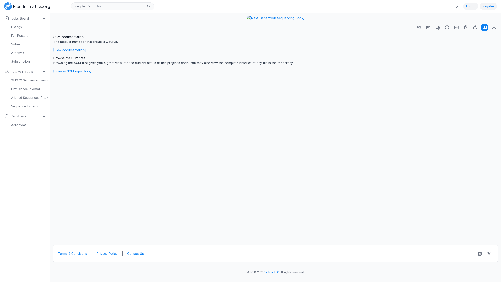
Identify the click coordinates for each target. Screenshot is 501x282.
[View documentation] (69, 50)
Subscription (20, 61)
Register (488, 6)
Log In (470, 6)
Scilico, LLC (271, 272)
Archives (17, 53)
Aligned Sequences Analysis (29, 97)
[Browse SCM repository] (72, 71)
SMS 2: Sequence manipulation (29, 80)
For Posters (19, 36)
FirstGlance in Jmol (25, 89)
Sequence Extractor (26, 106)
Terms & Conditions (72, 254)
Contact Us (135, 254)
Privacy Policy (107, 254)
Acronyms (18, 125)
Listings (16, 27)
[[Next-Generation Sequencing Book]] (275, 18)
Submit (16, 44)
